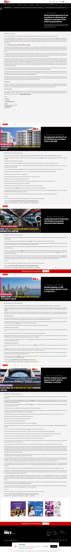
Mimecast (57, 38)
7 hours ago (53, 375)
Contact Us (55, 532)
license (21, 481)
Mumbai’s (19, 356)
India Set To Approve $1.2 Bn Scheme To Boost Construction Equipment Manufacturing (23, 200)
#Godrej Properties (7, 361)
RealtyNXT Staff (19, 303)
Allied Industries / (49, 216)
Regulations (7, 393)
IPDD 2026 (49, 4)
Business (13, 4)
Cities (62, 4)
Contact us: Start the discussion (25, 94)
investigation (33, 400)
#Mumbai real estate (20, 361)
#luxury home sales (27, 361)
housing (19, 163)
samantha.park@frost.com (9, 101)
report (22, 414)
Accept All (54, 546)
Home (48, 531)
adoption (22, 250)
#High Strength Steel (15, 267)
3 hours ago (55, 134)
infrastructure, (64, 255)
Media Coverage (49, 532)
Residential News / (49, 134)
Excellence (30, 241)
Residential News (8, 153)
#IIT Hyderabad (37, 267)
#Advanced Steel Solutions (30, 267)
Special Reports (31, 4)
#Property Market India (35, 202)
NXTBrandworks (56, 4)
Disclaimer (55, 534)
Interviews (66, 4)
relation (28, 429)
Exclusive (44, 4)
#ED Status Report (21, 495)
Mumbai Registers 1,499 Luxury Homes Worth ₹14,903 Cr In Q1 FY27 (38, 7)
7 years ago (54, 13)
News (54, 531)
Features (8, 4)
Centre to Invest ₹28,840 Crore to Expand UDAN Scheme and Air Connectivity (22, 359)
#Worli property (13, 361)
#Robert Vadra (27, 495)
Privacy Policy (62, 532)
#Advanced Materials (7, 267)
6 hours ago (55, 216)
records (5, 310)
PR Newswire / (49, 13)
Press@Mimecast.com (8, 106)
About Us (61, 531)
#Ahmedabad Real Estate (14, 202)
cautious (21, 169)
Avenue (31, 404)
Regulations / (48, 375)
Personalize (46, 546)
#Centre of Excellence (22, 267)
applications (58, 252)
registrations (35, 345)
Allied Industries (8, 234)
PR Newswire (7, 33)
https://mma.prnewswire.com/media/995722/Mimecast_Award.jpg (18, 44)
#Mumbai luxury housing (34, 361)
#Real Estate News (7, 202)
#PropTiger (21, 202)
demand (42, 157)
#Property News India (7, 495)
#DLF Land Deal (32, 495)
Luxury (5, 335)
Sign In (50, 1)
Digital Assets (38, 4)
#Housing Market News (27, 202)
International (19, 4)
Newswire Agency (61, 134)
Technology (25, 4)
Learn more (31, 548)
